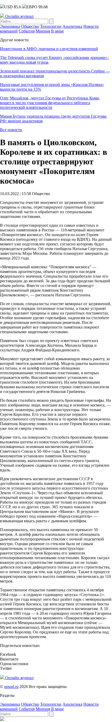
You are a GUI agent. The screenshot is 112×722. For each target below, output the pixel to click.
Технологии (50, 26)
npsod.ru (11, 686)
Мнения (43, 31)
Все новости (11, 130)
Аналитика (72, 26)
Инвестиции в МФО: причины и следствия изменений (49, 48)
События (27, 31)
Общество (30, 26)
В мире (57, 31)
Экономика (10, 26)
